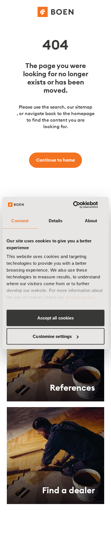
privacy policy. (80, 297)
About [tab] (91, 220)
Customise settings (52, 336)
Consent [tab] (19, 220)
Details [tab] (56, 220)
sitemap (83, 107)
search (57, 107)
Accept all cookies (55, 317)
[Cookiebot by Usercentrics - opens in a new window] (79, 205)
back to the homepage (69, 113)
